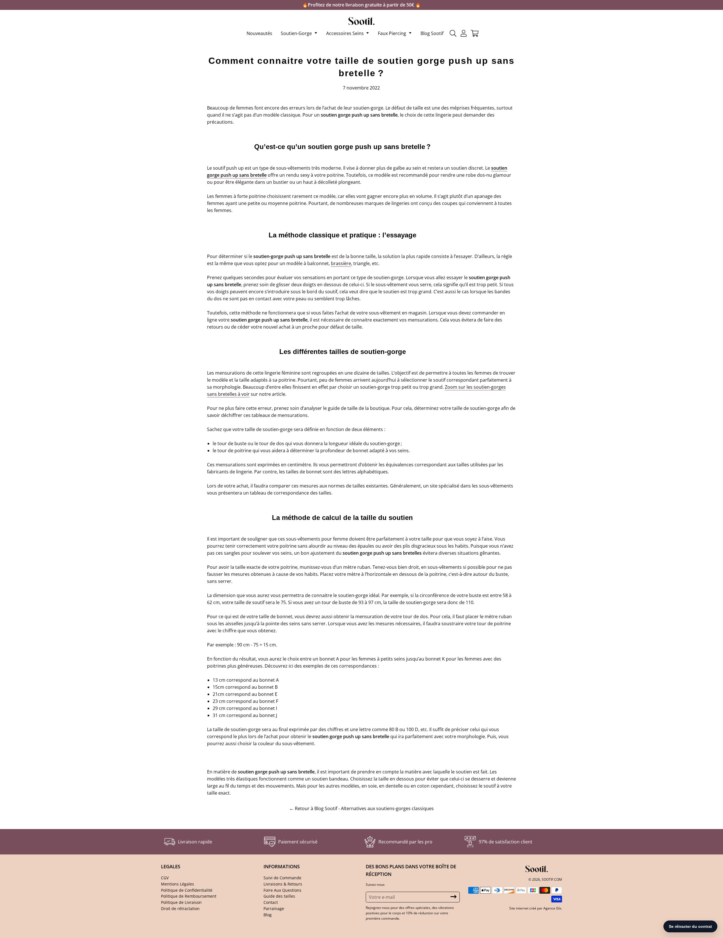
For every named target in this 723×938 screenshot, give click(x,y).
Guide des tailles (279, 896)
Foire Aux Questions (282, 890)
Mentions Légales (177, 884)
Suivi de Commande (282, 877)
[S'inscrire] (454, 897)
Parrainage (273, 908)
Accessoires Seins (345, 33)
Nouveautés (259, 33)
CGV (165, 877)
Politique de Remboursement (188, 896)
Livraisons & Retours (282, 884)
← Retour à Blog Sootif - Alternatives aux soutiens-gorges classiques (361, 808)
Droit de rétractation (180, 908)
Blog (267, 914)
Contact (270, 902)
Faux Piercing (392, 33)
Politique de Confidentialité (186, 890)
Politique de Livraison (181, 902)
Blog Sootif (432, 33)
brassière (341, 263)
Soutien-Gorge (296, 33)
